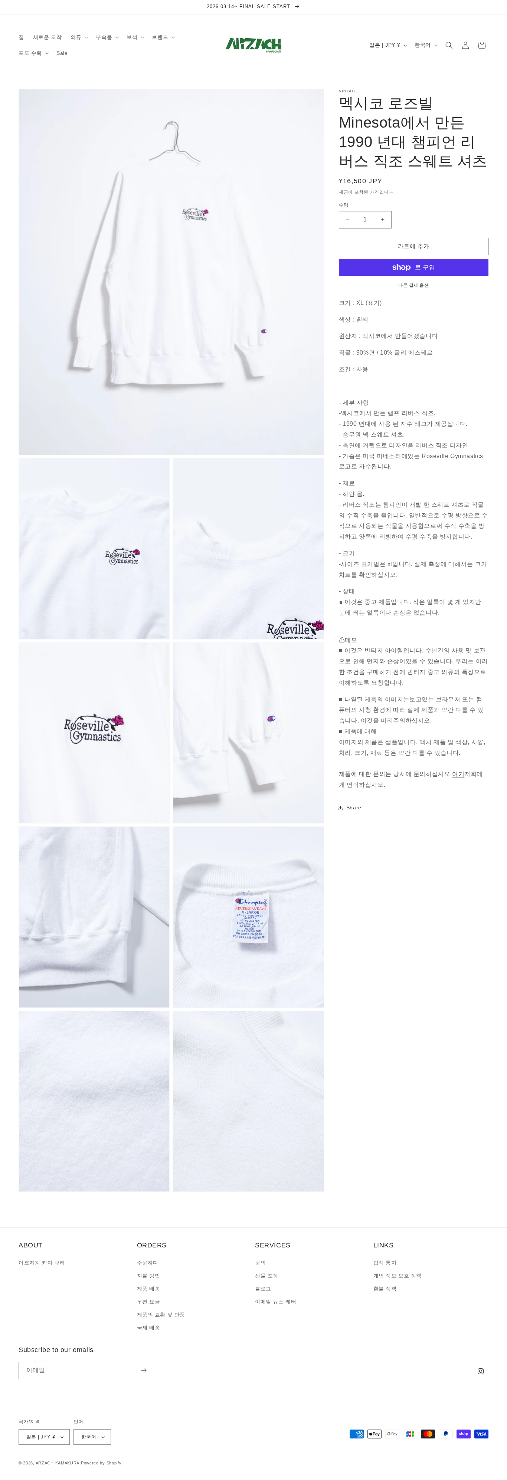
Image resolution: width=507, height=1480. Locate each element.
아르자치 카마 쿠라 (42, 1263)
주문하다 (147, 1263)
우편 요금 (148, 1302)
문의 (260, 1263)
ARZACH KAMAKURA (58, 1463)
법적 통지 (385, 1263)
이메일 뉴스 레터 (275, 1302)
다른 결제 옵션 (413, 285)
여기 (458, 774)
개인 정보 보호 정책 (397, 1276)
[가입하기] (143, 1370)
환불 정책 (385, 1289)
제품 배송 (148, 1289)
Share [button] (354, 807)
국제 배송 (148, 1328)
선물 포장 (266, 1276)
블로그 (263, 1289)
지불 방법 (148, 1276)
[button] (78, 37)
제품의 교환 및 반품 (161, 1315)
